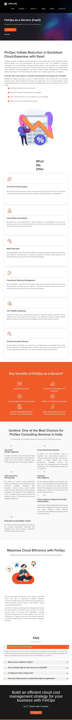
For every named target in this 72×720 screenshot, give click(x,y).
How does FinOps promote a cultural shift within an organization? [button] (31, 678)
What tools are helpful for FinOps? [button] (20, 662)
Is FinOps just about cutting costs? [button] (20, 673)
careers (52, 8)
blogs (43, 8)
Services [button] (33, 8)
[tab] (36, 647)
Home (12, 8)
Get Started (10, 29)
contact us (62, 8)
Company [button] (22, 8)
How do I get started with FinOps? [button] (20, 647)
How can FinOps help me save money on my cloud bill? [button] (27, 667)
